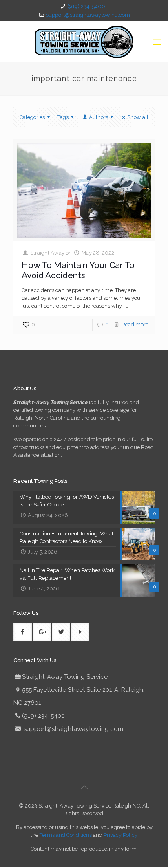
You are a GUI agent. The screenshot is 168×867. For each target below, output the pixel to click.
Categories (32, 117)
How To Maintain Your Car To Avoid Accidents (78, 270)
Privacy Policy (120, 835)
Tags (63, 117)
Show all (137, 117)
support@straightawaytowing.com (88, 15)
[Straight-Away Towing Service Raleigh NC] (84, 41)
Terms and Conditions (66, 835)
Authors (98, 117)
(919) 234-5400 (86, 6)
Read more (135, 324)
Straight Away (47, 253)
